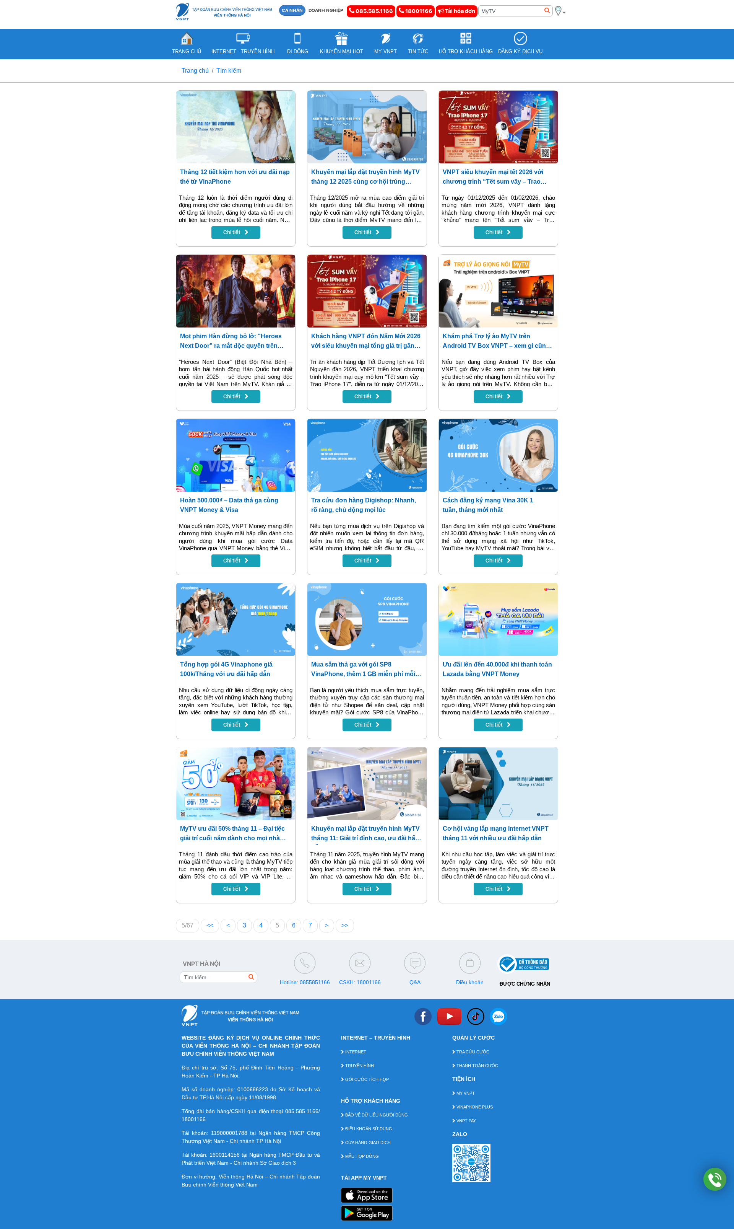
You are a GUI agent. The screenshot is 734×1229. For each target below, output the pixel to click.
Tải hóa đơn (459, 11)
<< (209, 925)
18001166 (418, 11)
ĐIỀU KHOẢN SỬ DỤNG (368, 1128)
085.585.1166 (373, 11)
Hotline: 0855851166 (305, 982)
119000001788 (229, 1133)
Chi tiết (232, 232)
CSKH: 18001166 (360, 982)
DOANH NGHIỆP (326, 10)
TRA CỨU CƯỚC (472, 1052)
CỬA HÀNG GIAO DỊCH (367, 1142)
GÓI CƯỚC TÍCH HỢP (366, 1079)
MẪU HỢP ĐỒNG (361, 1156)
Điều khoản (470, 982)
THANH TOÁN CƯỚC (476, 1065)
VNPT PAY (465, 1120)
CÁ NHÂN (292, 10)
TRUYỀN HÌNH (359, 1065)
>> (344, 925)
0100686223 (252, 1089)
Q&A (415, 982)
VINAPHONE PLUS (474, 1107)
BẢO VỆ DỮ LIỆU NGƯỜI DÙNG (376, 1115)
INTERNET (355, 1052)
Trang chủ (195, 70)
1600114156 (224, 1155)
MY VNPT (465, 1093)
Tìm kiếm (228, 70)
